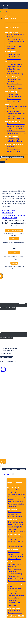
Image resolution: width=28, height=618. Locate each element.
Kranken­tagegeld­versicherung (16, 126)
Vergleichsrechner (8, 474)
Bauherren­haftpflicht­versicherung (15, 528)
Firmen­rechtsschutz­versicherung (17, 109)
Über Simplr (5, 8)
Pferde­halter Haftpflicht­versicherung (16, 543)
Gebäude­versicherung (14, 54)
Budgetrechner (11, 146)
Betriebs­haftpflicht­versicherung (17, 106)
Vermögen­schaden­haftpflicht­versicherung (15, 577)
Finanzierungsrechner (13, 149)
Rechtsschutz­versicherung (15, 37)
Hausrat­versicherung (13, 56)
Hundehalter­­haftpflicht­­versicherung (15, 538)
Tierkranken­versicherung (15, 88)
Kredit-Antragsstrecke (14, 151)
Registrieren (5, 5)
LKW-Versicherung (13, 101)
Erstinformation (8, 351)
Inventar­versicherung (13, 111)
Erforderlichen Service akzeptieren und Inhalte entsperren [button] (13, 216)
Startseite (7, 16)
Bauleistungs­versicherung (15, 74)
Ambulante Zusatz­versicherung (17, 133)
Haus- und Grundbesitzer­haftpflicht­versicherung (16, 523)
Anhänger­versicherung (14, 99)
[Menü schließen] (0, 466)
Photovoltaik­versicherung (15, 39)
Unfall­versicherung (13, 139)
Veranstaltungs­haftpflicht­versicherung (16, 505)
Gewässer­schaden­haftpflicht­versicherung (15, 500)
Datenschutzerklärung (10, 348)
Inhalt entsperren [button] (7, 213)
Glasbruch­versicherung (14, 59)
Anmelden (5, 3)
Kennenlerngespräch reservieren (12, 157)
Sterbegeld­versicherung (14, 141)
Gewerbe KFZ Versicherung (15, 118)
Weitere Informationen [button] (9, 210)
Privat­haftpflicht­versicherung (16, 34)
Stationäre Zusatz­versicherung (16, 131)
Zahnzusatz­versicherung (14, 128)
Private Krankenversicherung (16, 124)
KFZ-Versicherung (12, 94)
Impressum (7, 353)
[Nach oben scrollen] (1, 461)
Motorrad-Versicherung (14, 96)
